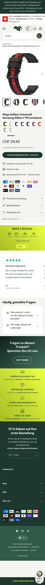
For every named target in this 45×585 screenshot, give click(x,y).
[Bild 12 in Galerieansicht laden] (35, 102)
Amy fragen (22, 360)
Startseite (6, 44)
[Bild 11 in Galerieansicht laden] (25, 102)
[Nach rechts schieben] (42, 74)
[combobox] (22, 36)
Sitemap (33, 550)
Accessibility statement (19, 550)
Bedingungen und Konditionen (18, 547)
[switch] (39, 581)
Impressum (35, 547)
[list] (22, 19)
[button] (4, 28)
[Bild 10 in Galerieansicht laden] (16, 102)
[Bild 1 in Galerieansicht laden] (6, 102)
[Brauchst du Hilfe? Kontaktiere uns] (35, 28)
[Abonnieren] (36, 455)
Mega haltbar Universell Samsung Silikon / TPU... (21, 46)
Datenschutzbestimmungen (22, 544)
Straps (25, 556)
